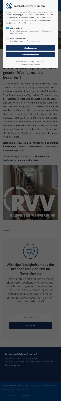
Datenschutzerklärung (25, 61)
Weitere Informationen (30, 64)
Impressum (40, 61)
